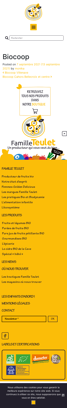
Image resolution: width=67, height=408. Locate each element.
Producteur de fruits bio (18, 176)
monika (19, 68)
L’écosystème (10, 207)
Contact (8, 310)
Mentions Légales (16, 303)
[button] (33, 27)
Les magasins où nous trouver (22, 282)
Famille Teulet (13, 168)
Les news (9, 262)
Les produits (12, 215)
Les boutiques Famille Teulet (20, 277)
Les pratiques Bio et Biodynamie (23, 197)
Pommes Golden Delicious (18, 187)
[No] (63, 395)
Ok (33, 402)
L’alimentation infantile (17, 202)
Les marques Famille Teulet (19, 192)
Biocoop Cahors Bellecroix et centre (27, 76)
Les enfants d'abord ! (18, 296)
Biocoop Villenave (16, 72)
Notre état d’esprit (14, 182)
